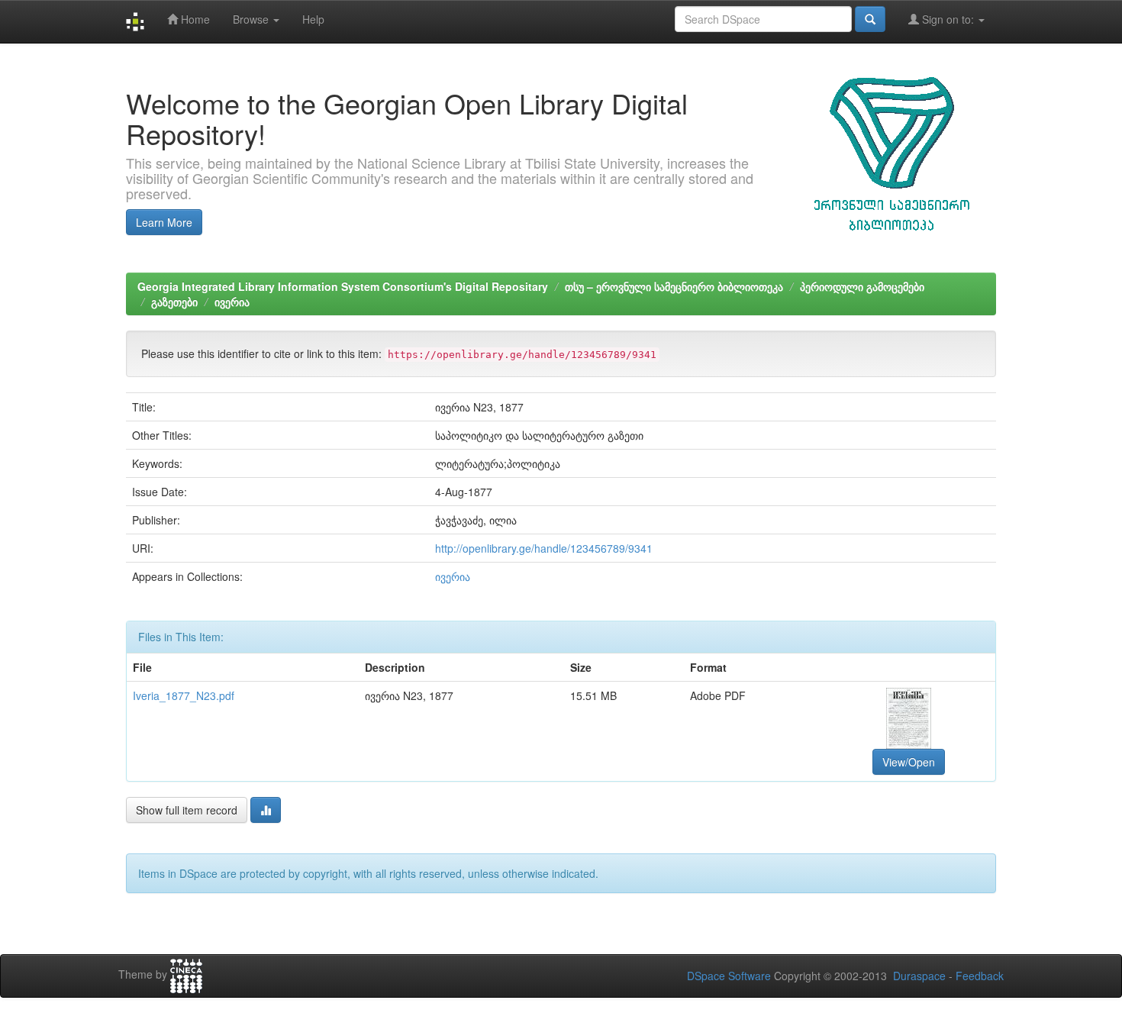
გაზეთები (174, 301)
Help (313, 19)
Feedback (980, 975)
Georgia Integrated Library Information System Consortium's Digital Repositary (342, 286)
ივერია (232, 301)
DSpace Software (729, 975)
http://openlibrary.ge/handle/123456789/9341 (544, 548)
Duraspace (919, 975)
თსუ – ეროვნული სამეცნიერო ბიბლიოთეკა (674, 286)
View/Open (908, 761)
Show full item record (186, 810)
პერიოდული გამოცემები (862, 286)
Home (194, 19)
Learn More (164, 222)
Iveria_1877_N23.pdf (183, 695)
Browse (252, 19)
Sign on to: (948, 19)
